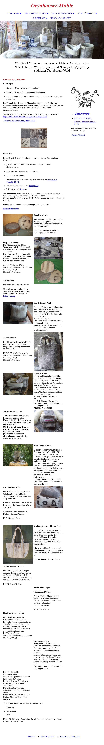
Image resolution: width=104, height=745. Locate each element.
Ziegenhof (39, 18)
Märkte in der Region (82, 118)
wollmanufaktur (61, 13)
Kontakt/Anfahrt (60, 18)
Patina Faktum (9, 296)
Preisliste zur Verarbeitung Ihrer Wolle (19, 121)
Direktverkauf (82, 114)
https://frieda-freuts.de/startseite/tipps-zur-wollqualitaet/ (25, 116)
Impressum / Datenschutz (70, 736)
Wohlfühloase (86, 13)
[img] (52, 40)
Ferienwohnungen (35, 13)
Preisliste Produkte (11, 209)
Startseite (13, 13)
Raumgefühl (33, 186)
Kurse (22, 189)
